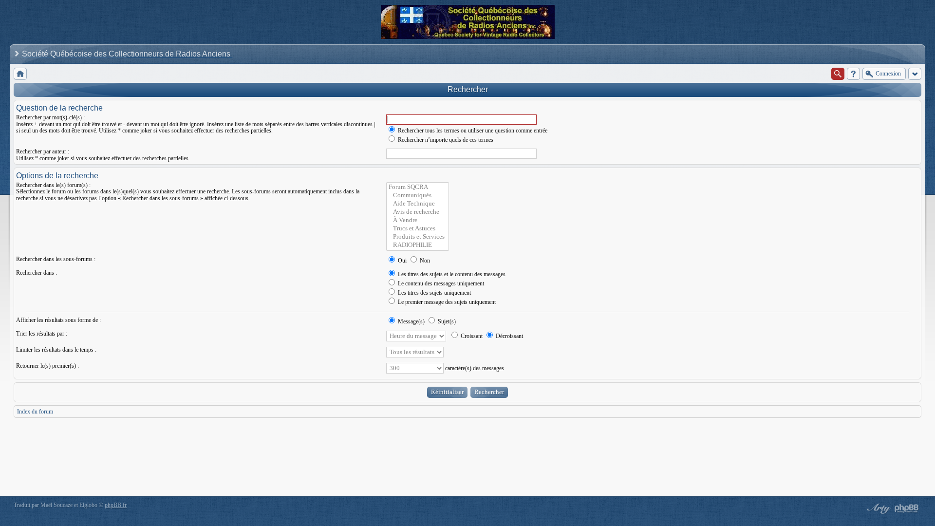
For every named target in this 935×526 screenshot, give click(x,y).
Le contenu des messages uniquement (440, 283)
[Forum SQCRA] (418, 187)
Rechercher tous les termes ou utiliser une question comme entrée (471, 130)
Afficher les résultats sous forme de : (58, 320)
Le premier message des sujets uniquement (446, 302)
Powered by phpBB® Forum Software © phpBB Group (906, 508)
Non (424, 260)
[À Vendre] (418, 220)
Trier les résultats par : (41, 333)
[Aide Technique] (418, 204)
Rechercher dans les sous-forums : (55, 259)
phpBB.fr (116, 505)
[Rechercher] (837, 74)
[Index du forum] (20, 74)
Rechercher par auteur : (42, 151)
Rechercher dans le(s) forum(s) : (53, 185)
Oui (401, 260)
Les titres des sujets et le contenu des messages (450, 274)
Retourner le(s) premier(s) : (47, 365)
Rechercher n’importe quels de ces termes (444, 139)
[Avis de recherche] (418, 212)
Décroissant (508, 336)
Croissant (471, 336)
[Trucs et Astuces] (418, 229)
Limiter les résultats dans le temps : (56, 349)
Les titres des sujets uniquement (433, 292)
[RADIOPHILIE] (418, 245)
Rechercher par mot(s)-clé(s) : (50, 117)
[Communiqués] (418, 195)
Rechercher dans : (36, 272)
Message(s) (411, 321)
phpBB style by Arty (877, 508)
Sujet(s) (446, 321)
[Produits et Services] (418, 237)
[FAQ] (853, 74)
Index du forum (35, 411)
